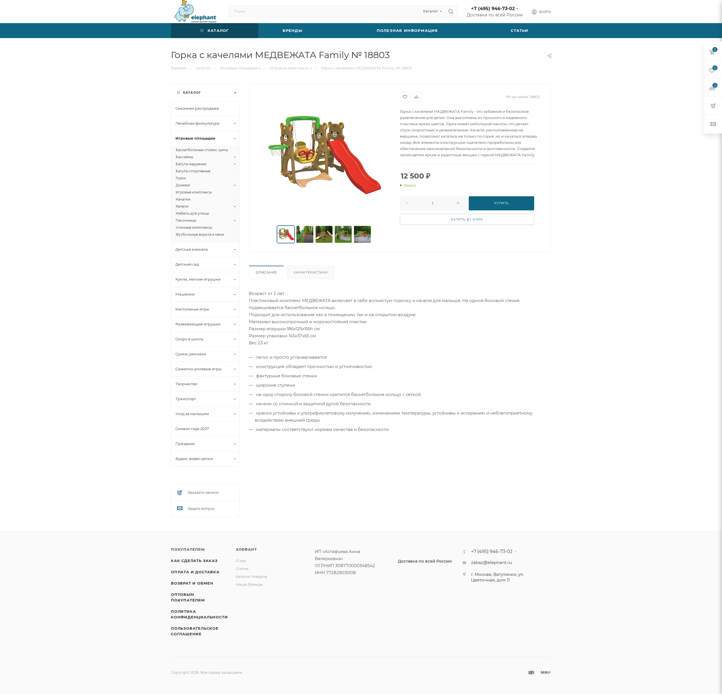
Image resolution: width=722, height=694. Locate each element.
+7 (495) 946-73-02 (493, 8)
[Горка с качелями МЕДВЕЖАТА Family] (324, 155)
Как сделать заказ (194, 560)
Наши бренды (249, 584)
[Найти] (451, 11)
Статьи (242, 568)
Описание (266, 272)
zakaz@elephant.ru (491, 562)
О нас (241, 560)
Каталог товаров (251, 576)
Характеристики (310, 272)
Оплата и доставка (195, 572)
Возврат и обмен (192, 583)
